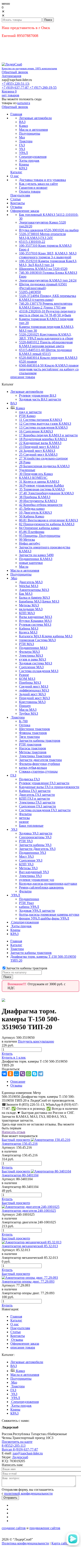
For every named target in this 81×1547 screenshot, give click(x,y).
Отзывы (16, 1085)
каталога (23, 103)
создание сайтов (14, 1528)
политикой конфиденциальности (28, 1493)
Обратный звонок (15, 72)
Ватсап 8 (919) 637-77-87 (20, 1449)
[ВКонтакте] (4, 1073)
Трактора (17, 949)
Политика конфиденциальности (25, 1543)
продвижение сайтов (44, 1528)
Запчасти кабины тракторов (31, 953)
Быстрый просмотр (16, 1140)
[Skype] (34, 1073)
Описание (17, 1081)
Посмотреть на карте (17, 1441)
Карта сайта (60, 1543)
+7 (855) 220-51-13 (15, 83)
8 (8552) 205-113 (13, 1445)
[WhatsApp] (28, 1073)
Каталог (16, 945)
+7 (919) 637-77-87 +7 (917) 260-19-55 (29, 87)
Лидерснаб (20, 1457)
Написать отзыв (13, 1132)
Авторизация (11, 76)
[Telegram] (40, 1073)
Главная (16, 941)
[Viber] (22, 1073)
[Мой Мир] (16, 1073)
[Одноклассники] (10, 1073)
